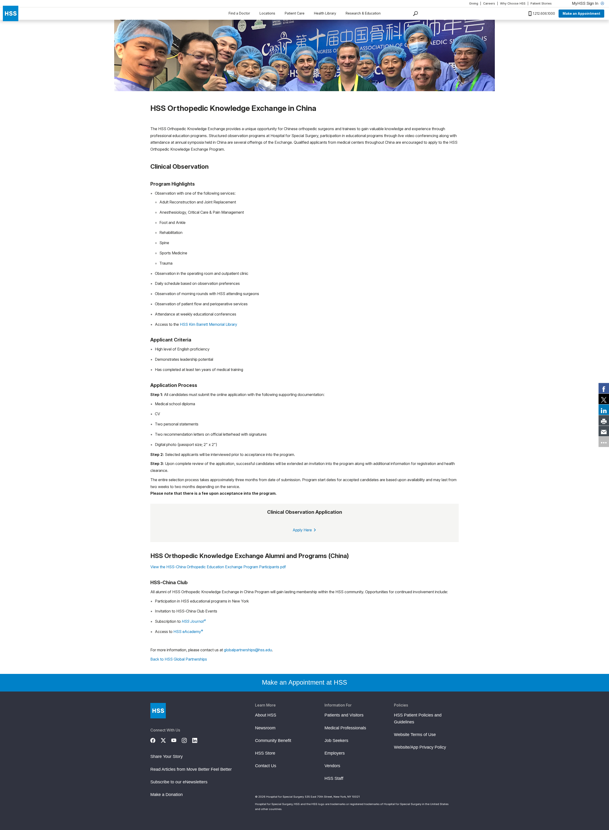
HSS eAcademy (188, 631)
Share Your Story (166, 756)
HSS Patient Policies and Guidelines (418, 718)
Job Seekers (336, 740)
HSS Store (265, 753)
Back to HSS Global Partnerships (178, 659)
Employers (334, 753)
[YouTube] (176, 739)
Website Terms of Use (415, 734)
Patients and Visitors (343, 715)
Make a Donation (166, 794)
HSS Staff (333, 778)
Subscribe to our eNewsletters (178, 782)
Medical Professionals (345, 728)
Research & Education (363, 13)
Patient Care (294, 13)
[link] (604, 388)
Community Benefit (273, 740)
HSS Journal (194, 621)
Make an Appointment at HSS (304, 682)
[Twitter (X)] (166, 739)
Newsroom (265, 728)
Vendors (332, 765)
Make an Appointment (581, 13)
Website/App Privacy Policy (420, 747)
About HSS (265, 715)
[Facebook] (155, 739)
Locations (267, 13)
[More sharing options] (604, 442)
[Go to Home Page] (158, 710)
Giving (473, 3)
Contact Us (265, 765)
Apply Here (303, 530)
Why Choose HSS (513, 3)
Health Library (325, 13)
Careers (489, 3)
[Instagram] (187, 739)
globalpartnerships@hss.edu (248, 649)
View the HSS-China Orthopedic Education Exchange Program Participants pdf (218, 566)
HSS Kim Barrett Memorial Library (208, 324)
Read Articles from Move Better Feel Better (191, 769)
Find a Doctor (239, 13)
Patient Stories (541, 3)
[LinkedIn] (197, 739)
